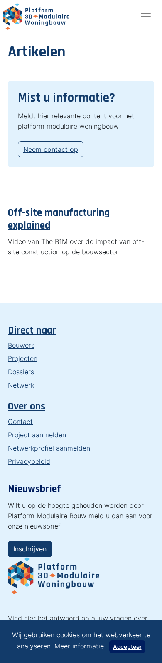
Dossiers (21, 372)
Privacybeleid (29, 461)
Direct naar (32, 330)
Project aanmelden (37, 435)
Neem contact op (50, 149)
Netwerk (21, 385)
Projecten (22, 358)
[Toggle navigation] (146, 16)
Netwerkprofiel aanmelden (49, 448)
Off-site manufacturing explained (59, 219)
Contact (20, 421)
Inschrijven (30, 549)
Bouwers (21, 345)
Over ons (26, 406)
